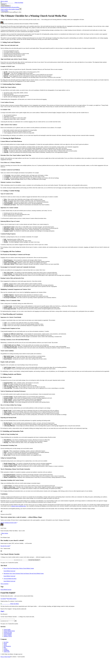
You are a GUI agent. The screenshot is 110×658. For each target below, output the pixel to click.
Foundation (6, 650)
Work (2, 7)
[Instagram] (1, 611)
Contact (5, 649)
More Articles (5, 533)
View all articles (4, 583)
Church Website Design (9, 630)
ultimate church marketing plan (18, 506)
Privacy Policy (4, 656)
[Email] (3, 611)
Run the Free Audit (5, 546)
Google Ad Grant (8, 632)
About (8, 7)
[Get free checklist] (15, 621)
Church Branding (8, 633)
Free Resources (13, 7)
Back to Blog (5, 10)
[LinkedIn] (2, 611)
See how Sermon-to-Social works (8, 522)
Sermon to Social (8, 636)
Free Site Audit (10, 9)
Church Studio (5, 5)
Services (3, 4)
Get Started (16, 9)
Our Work (6, 642)
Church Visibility (8, 635)
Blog (18, 7)
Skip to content (4, 1)
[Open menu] (20, 9)
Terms (8, 656)
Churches (9, 589)
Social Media (4, 589)
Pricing (5, 7)
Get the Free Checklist (34, 560)
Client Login (4, 9)
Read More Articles (11, 598)
